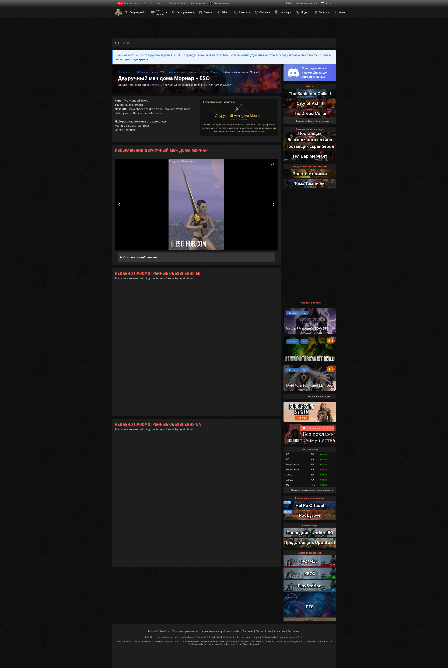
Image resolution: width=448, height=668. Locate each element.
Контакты (247, 631)
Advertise (279, 631)
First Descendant (222, 3)
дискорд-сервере (136, 59)
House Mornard (210, 72)
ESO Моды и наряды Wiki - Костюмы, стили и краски (166, 72)
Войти (289, 3)
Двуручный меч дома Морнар (238, 115)
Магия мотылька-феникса (132, 126)
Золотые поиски (129, 3)
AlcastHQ (200, 3)
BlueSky (164, 631)
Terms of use (263, 631)
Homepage (124, 72)
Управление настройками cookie (220, 631)
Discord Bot (154, 3)
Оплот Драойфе (125, 130)
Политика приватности (185, 631)
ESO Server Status (178, 3)
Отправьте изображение (140, 257)
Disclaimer (294, 631)
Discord (152, 631)
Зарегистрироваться (306, 3)
